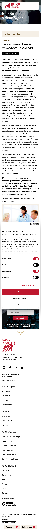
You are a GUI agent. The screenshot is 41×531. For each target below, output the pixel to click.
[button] (34, 6)
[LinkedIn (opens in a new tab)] (16, 368)
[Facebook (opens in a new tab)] (10, 368)
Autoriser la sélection (20, 298)
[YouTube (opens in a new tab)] (22, 368)
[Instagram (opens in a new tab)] (4, 368)
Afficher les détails (28, 285)
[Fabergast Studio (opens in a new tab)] (9, 523)
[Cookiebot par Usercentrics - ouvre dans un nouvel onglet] (30, 224)
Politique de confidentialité (22, 326)
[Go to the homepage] (8, 345)
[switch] (36, 265)
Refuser (20, 305)
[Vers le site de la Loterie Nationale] (10, 504)
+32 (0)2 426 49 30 (9, 380)
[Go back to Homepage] (13, 6)
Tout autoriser (20, 292)
